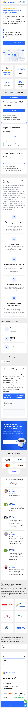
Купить (14, 110)
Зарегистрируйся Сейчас (12, 442)
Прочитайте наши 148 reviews (7, 73)
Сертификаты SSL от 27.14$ (14, 43)
